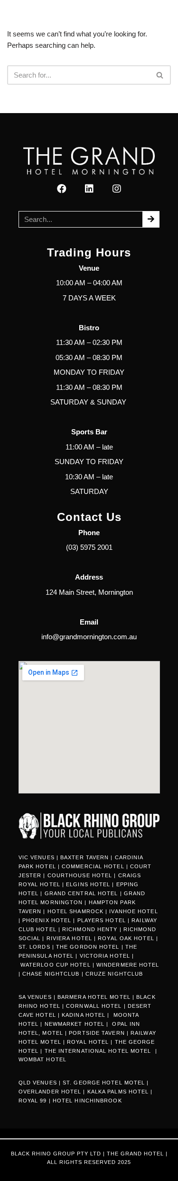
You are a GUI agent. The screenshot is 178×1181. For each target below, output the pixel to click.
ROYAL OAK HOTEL (126, 938)
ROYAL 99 (33, 1100)
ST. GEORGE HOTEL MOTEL (104, 1082)
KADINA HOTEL (83, 1015)
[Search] (160, 75)
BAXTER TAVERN (84, 857)
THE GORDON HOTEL (88, 947)
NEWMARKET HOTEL (75, 1024)
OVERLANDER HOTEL (50, 1091)
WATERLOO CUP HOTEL (55, 965)
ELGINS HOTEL (88, 884)
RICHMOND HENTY (89, 929)
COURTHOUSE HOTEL (79, 875)
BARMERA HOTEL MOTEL (94, 997)
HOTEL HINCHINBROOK (87, 1100)
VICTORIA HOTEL (105, 956)
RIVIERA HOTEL (69, 938)
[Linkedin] (89, 189)
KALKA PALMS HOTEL (119, 1091)
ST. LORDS (34, 947)
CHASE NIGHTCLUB (51, 974)
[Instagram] (117, 189)
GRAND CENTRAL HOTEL (81, 893)
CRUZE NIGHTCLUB (115, 974)
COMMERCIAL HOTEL (93, 866)
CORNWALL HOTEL (94, 1006)
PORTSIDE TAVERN (96, 1033)
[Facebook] (61, 189)
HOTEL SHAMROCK (75, 911)
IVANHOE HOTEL (133, 911)
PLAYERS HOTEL (101, 920)
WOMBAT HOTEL (42, 1059)
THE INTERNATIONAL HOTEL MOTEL (99, 1051)
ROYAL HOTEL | (89, 1042)
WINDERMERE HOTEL (127, 965)
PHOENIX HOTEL (46, 920)
